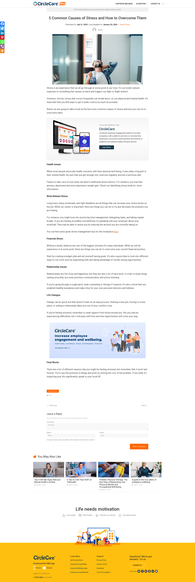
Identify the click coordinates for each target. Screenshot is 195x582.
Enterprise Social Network (79, 572)
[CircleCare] (49, 2)
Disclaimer (100, 568)
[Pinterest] (2, 37)
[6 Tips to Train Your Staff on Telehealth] (81, 463)
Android (49, 568)
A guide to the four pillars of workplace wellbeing (144, 480)
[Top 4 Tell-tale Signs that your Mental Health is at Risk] (48, 463)
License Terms (102, 564)
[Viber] (2, 46)
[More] (2, 51)
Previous (52, 405)
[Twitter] (2, 28)
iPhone (38, 568)
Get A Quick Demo (76, 560)
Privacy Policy (101, 560)
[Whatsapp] (2, 42)
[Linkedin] (2, 33)
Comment (50, 422)
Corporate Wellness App (78, 568)
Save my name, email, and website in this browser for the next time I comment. (72, 440)
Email (101, 432)
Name (49, 432)
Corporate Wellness (124, 4)
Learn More (106, 147)
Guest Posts (125, 24)
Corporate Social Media (78, 564)
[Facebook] (2, 24)
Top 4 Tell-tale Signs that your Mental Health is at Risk (47, 480)
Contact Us (155, 4)
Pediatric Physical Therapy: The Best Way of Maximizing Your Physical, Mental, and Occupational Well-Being (113, 483)
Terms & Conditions (103, 572)
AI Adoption (141, 4)
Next (145, 405)
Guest (50, 395)
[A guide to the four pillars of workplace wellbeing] (146, 463)
